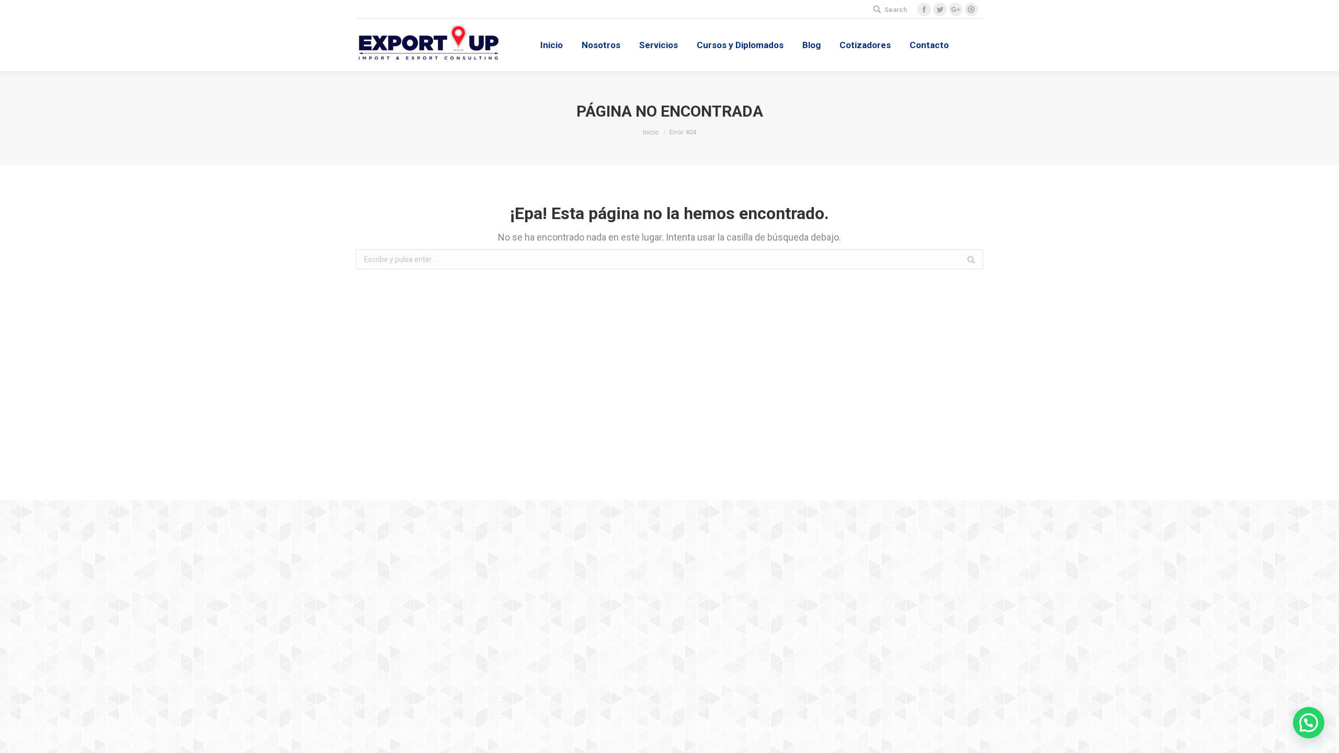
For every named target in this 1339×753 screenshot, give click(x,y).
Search (895, 10)
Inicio (651, 132)
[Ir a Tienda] (1322, 736)
